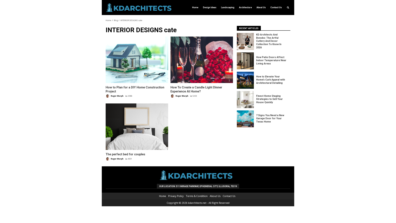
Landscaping (227, 7)
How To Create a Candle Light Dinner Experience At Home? (201, 60)
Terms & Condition (197, 196)
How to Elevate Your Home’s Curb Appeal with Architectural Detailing (245, 80)
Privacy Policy (176, 196)
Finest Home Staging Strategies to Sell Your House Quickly (245, 99)
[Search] (288, 8)
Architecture (245, 7)
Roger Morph (116, 96)
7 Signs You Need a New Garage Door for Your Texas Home (245, 118)
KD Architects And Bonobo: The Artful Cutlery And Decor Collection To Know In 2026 (245, 41)
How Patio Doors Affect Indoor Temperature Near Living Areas (245, 60)
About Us (261, 7)
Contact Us (276, 7)
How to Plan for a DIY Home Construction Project (137, 60)
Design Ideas (209, 7)
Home (195, 7)
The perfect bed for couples (137, 126)
